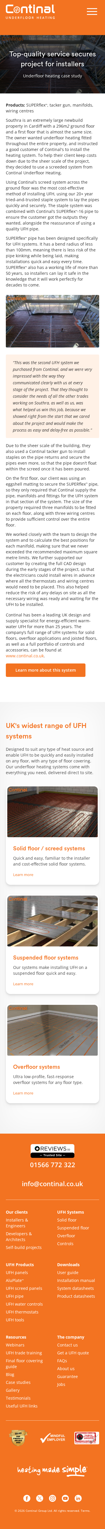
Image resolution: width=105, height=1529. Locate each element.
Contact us (67, 1345)
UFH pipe (15, 1296)
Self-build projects (24, 1247)
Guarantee (67, 1376)
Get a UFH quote (73, 1353)
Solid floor (67, 1220)
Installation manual (76, 1280)
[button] (92, 11)
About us (66, 1368)
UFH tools (15, 1320)
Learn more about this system (45, 670)
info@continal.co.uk (52, 1183)
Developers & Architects (19, 1236)
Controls (65, 1243)
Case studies (18, 1382)
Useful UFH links (22, 1406)
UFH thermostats (22, 1312)
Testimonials (18, 1398)
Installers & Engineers (17, 1223)
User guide (67, 1272)
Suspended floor (73, 1228)
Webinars (15, 1345)
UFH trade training (24, 1353)
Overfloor (66, 1235)
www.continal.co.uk (25, 655)
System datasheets (75, 1288)
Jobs (61, 1384)
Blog (10, 1374)
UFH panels (17, 1272)
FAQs (62, 1360)
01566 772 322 (52, 1164)
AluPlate (15, 1280)
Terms (85, 1511)
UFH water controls (24, 1304)
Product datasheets (76, 1296)
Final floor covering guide (24, 1363)
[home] (32, 11)
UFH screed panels (24, 1288)
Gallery (13, 1390)
